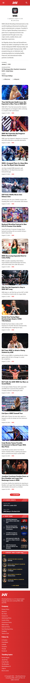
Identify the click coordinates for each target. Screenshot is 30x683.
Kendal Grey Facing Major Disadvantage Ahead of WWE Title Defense (12, 319)
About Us (4, 611)
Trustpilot (4, 646)
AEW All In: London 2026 (10, 505)
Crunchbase (5, 642)
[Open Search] (26, 3)
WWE (13, 113)
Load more (16, 494)
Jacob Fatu (5, 660)
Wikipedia (16, 79)
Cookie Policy (5, 620)
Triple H (4, 668)
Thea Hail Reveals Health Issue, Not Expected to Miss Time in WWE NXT (14, 103)
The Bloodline (5, 664)
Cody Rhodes (5, 662)
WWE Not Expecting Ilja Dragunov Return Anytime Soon (13, 134)
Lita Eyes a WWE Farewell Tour (12, 413)
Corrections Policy (7, 622)
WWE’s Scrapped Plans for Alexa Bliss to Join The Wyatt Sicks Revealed (15, 164)
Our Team (4, 613)
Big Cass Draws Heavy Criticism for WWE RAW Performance (12, 527)
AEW (13, 361)
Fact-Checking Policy (7, 629)
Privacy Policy (5, 609)
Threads (4, 649)
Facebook (4, 651)
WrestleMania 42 (6, 666)
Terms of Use (5, 633)
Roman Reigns (5, 657)
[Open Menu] (3, 3)
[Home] (4, 595)
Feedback (4, 631)
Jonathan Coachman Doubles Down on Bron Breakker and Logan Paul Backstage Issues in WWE (15, 478)
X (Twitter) (4, 640)
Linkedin (4, 644)
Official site (7, 79)
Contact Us (5, 616)
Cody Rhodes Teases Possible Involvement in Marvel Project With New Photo (14, 445)
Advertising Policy (6, 618)
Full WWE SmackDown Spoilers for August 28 (11, 533)
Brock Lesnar (5, 670)
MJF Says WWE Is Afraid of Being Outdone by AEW (13, 351)
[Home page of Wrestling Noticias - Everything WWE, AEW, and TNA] (15, 3)
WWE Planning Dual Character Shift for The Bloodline (12, 546)
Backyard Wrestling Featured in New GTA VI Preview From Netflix (14, 225)
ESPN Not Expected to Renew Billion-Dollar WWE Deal (12, 521)
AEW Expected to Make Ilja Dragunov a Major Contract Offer (13, 540)
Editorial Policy (6, 627)
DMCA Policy (5, 624)
